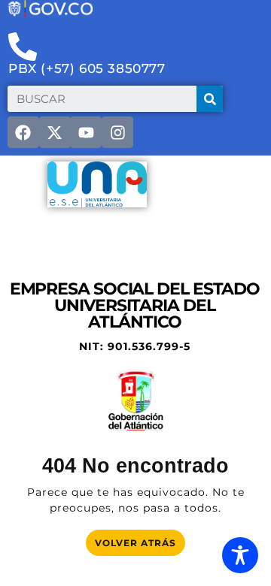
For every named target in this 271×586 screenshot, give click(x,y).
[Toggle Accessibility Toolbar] (240, 555)
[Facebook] (23, 132)
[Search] (209, 99)
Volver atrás (140, 539)
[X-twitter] (55, 132)
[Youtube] (86, 132)
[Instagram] (117, 132)
